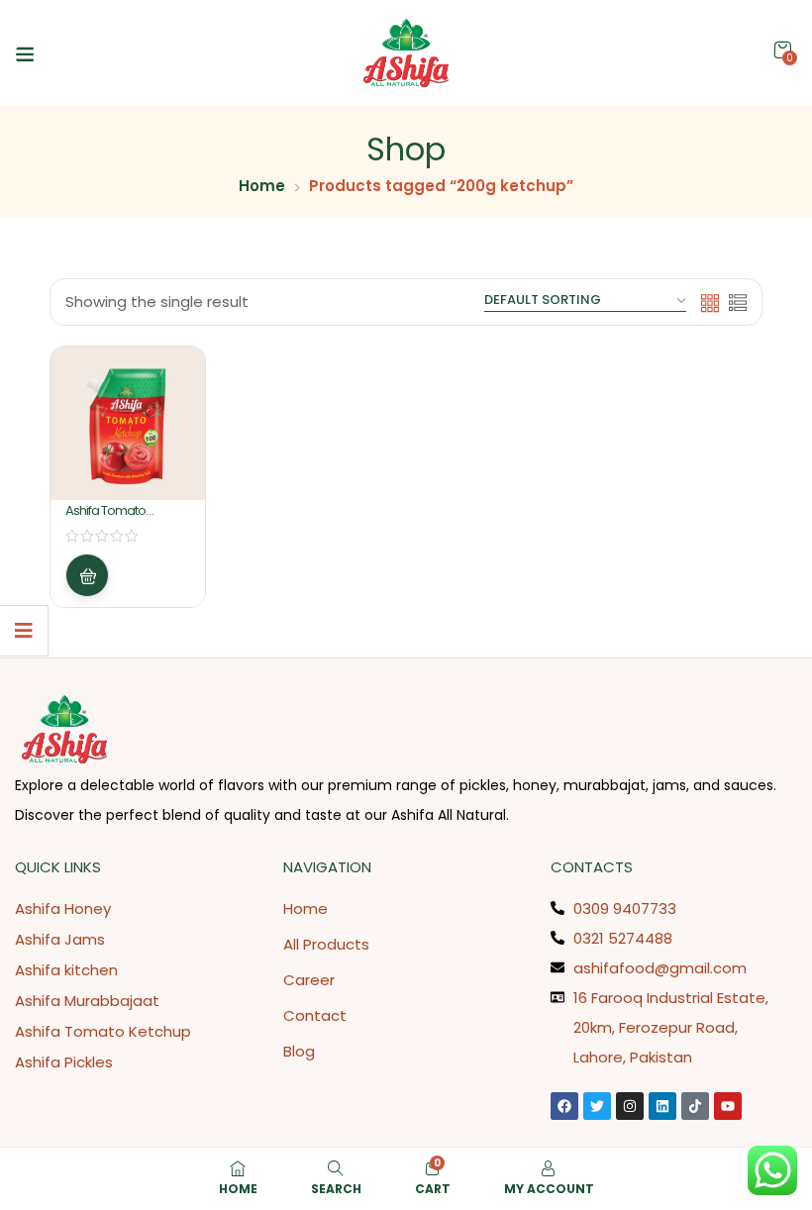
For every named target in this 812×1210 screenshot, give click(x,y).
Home (262, 185)
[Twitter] (597, 1106)
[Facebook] (564, 1106)
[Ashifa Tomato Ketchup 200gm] (128, 424)
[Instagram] (630, 1106)
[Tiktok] (695, 1106)
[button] (782, 50)
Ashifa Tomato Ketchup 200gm (109, 519)
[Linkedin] (662, 1106)
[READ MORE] (87, 575)
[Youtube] (728, 1106)
